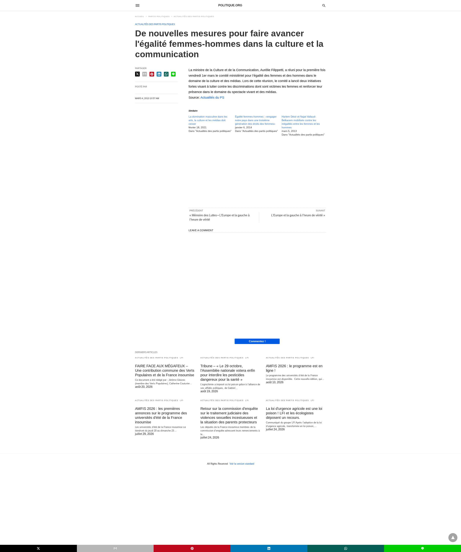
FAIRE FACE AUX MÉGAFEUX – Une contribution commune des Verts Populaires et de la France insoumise (164, 370)
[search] (324, 5)
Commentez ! (257, 341)
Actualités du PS (212, 97)
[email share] (144, 74)
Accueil (139, 16)
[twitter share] (137, 74)
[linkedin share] (159, 74)
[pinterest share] (151, 74)
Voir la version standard (242, 463)
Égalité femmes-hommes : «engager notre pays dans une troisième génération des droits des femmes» (256, 120)
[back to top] (452, 537)
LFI (181, 358)
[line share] (173, 74)
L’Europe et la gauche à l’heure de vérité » (298, 215)
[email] (115, 548)
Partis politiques (159, 16)
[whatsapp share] (166, 74)
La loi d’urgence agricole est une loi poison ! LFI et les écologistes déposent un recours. (294, 413)
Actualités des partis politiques (194, 16)
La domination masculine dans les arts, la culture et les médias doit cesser (208, 120)
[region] (257, 171)
